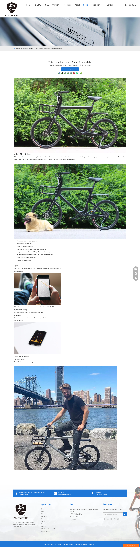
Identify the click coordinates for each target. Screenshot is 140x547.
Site (90, 65)
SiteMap (76, 544)
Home (43, 509)
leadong (91, 544)
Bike (42, 514)
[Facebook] (104, 519)
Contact (43, 526)
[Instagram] (115, 519)
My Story (73, 520)
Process (44, 519)
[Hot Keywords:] (126, 5)
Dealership (44, 524)
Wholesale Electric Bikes (49, 529)
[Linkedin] (108, 519)
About (43, 521)
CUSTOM (44, 516)
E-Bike (43, 511)
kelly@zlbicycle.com (64, 494)
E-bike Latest (45, 531)
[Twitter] (111, 519)
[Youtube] (118, 519)
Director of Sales (75, 517)
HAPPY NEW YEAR (76, 514)
